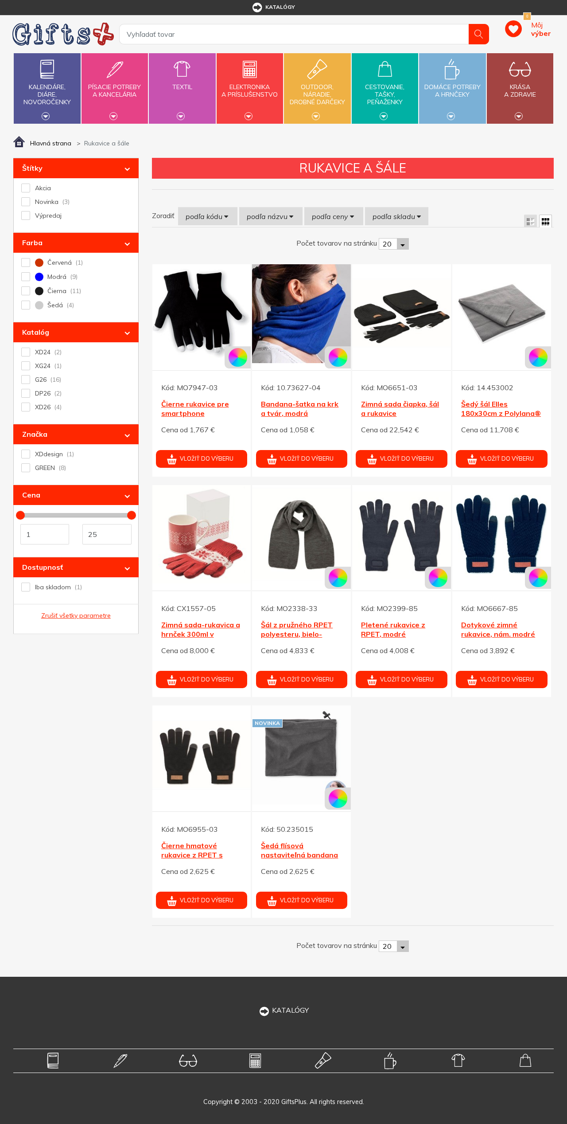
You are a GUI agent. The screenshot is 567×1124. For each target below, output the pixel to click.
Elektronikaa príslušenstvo (249, 90)
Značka (34, 434)
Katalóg (35, 332)
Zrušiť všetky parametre (76, 615)
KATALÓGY (290, 1010)
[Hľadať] (479, 34)
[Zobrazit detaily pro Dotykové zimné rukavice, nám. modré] (501, 534)
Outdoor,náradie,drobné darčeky (317, 94)
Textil (182, 87)
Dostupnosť (42, 567)
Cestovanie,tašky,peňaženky (384, 94)
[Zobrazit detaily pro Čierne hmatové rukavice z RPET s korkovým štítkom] (201, 754)
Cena (31, 494)
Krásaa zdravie (520, 90)
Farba (32, 242)
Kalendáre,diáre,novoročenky (47, 94)
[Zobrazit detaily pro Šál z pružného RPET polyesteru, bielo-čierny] (301, 534)
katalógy (280, 7)
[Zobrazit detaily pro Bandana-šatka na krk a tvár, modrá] (301, 313)
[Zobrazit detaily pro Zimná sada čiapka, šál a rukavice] (401, 313)
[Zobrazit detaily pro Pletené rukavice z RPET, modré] (401, 534)
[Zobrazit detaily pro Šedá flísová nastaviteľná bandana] (301, 754)
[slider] (20, 515)
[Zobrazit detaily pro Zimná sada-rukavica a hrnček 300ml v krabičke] (201, 534)
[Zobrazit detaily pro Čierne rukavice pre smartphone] (201, 313)
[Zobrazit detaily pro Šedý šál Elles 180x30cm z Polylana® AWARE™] (501, 313)
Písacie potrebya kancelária (114, 90)
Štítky (32, 168)
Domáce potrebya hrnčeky (452, 90)
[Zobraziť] (530, 221)
